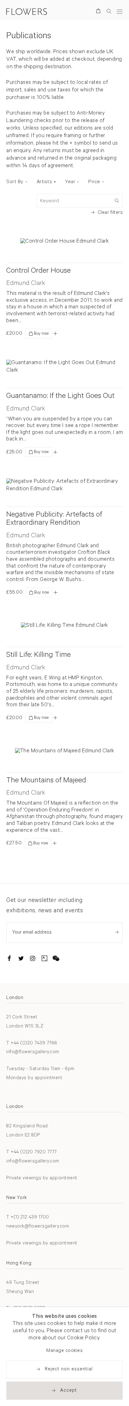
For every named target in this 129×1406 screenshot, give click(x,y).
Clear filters (110, 213)
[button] (55, 333)
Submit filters (116, 200)
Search (109, 11)
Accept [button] (68, 1390)
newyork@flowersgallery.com (37, 1226)
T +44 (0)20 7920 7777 (31, 1152)
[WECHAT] (56, 959)
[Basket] (99, 12)
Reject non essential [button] (69, 1369)
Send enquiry (117, 932)
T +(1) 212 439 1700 (27, 1217)
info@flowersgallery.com (32, 1052)
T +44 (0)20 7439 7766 (31, 1043)
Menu (119, 11)
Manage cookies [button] (64, 1351)
